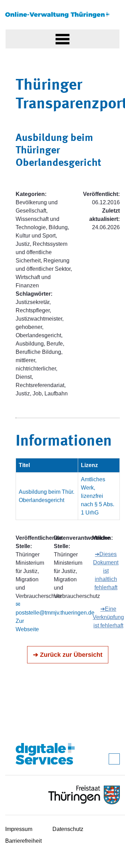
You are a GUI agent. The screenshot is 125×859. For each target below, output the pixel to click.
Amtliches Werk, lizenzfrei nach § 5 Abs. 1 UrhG (97, 496)
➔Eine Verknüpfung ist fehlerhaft (108, 617)
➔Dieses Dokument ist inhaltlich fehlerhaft (105, 570)
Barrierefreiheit (23, 841)
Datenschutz (67, 829)
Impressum (18, 829)
